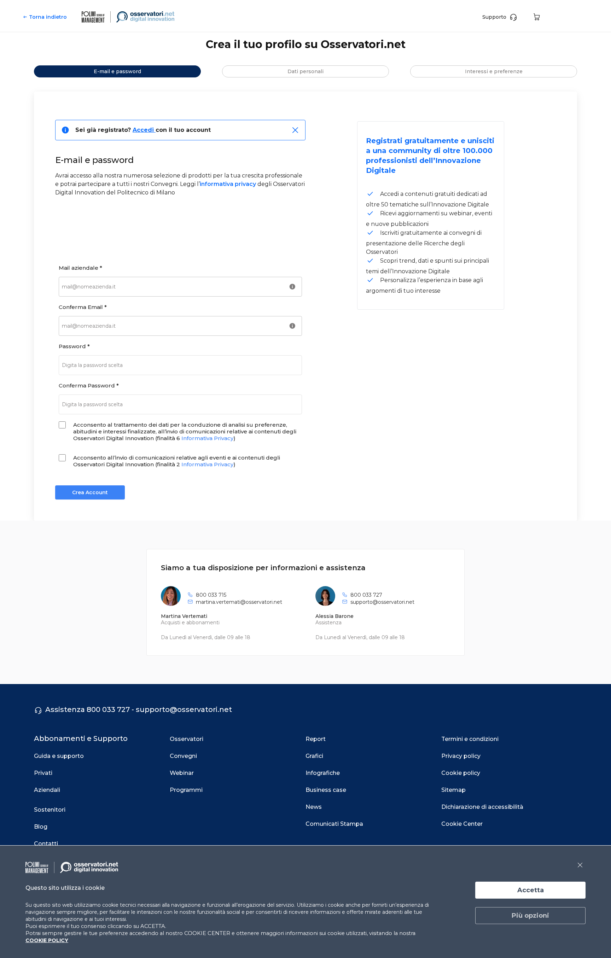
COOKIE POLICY (46, 940)
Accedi (144, 130)
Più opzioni (530, 915)
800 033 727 (366, 595)
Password (74, 346)
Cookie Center (462, 823)
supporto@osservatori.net (382, 602)
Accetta (530, 890)
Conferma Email (83, 307)
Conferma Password (89, 385)
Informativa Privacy (207, 438)
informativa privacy (228, 184)
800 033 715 (211, 595)
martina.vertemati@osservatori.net (239, 602)
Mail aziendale (80, 267)
